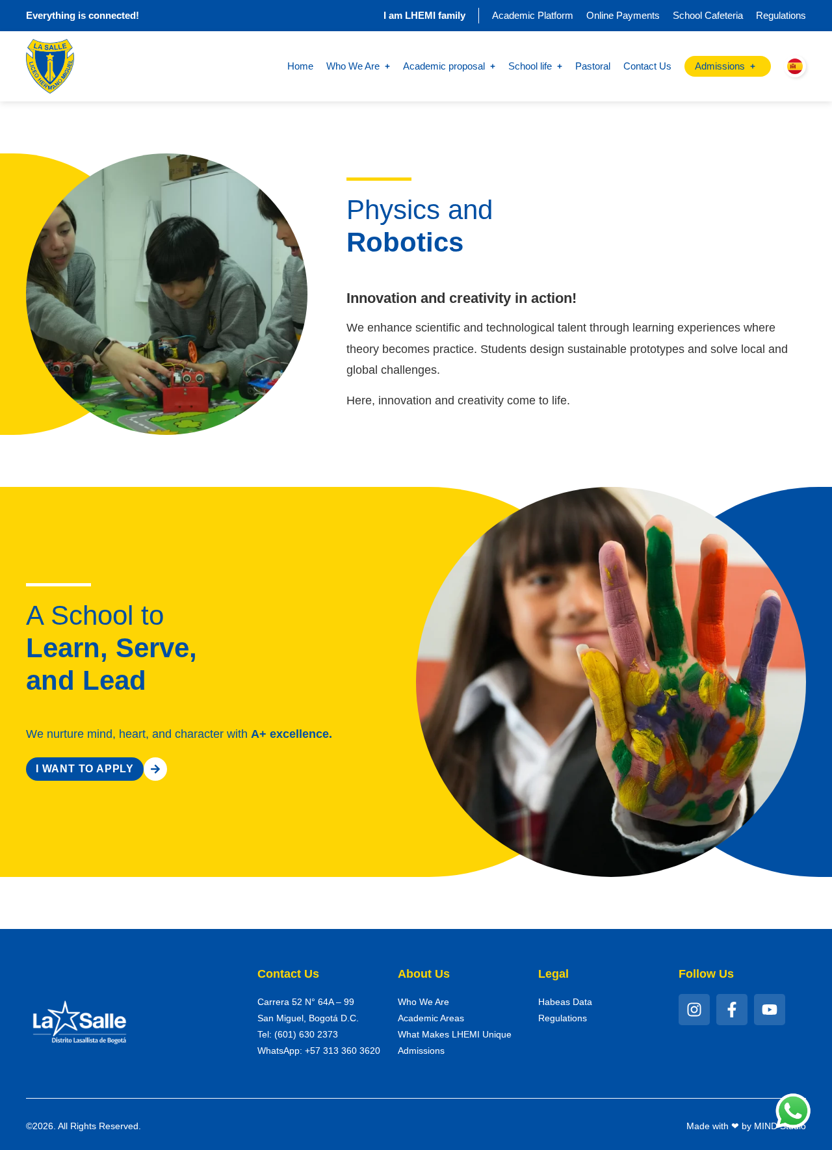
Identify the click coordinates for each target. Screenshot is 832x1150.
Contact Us (647, 66)
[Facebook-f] (732, 1009)
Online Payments (623, 15)
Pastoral (592, 66)
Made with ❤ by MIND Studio (746, 1126)
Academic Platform (532, 15)
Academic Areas (431, 1018)
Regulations (781, 15)
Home (300, 66)
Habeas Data (565, 1002)
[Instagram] (694, 1009)
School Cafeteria (708, 15)
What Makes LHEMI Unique (455, 1034)
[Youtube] (769, 1009)
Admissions (421, 1050)
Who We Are (423, 1002)
